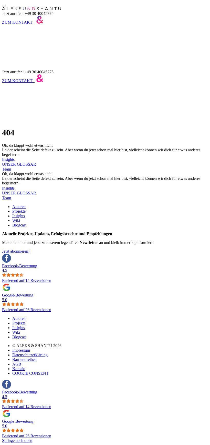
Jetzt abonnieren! (15, 251)
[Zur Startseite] (31, 9)
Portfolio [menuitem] (19, 31)
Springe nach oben (17, 440)
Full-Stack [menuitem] (20, 40)
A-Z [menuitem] (15, 49)
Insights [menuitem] (18, 45)
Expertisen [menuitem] (20, 35)
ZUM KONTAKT (17, 22)
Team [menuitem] (16, 58)
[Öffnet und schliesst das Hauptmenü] (4, 5)
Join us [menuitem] (18, 63)
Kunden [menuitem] (18, 54)
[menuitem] (19, 206)
